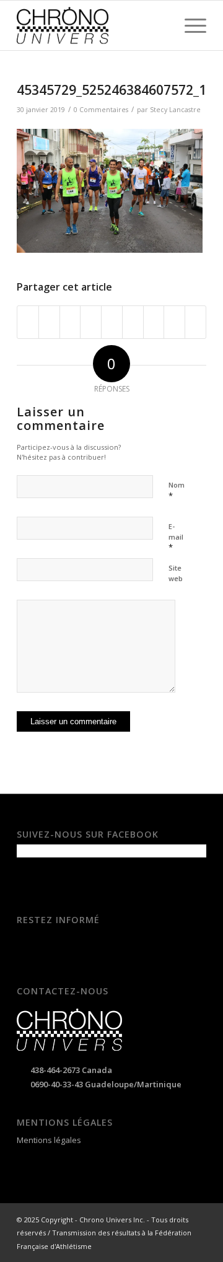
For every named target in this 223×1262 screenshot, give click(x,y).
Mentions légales (49, 1140)
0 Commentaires (101, 109)
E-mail (175, 537)
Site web (175, 573)
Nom (176, 490)
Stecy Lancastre (175, 109)
